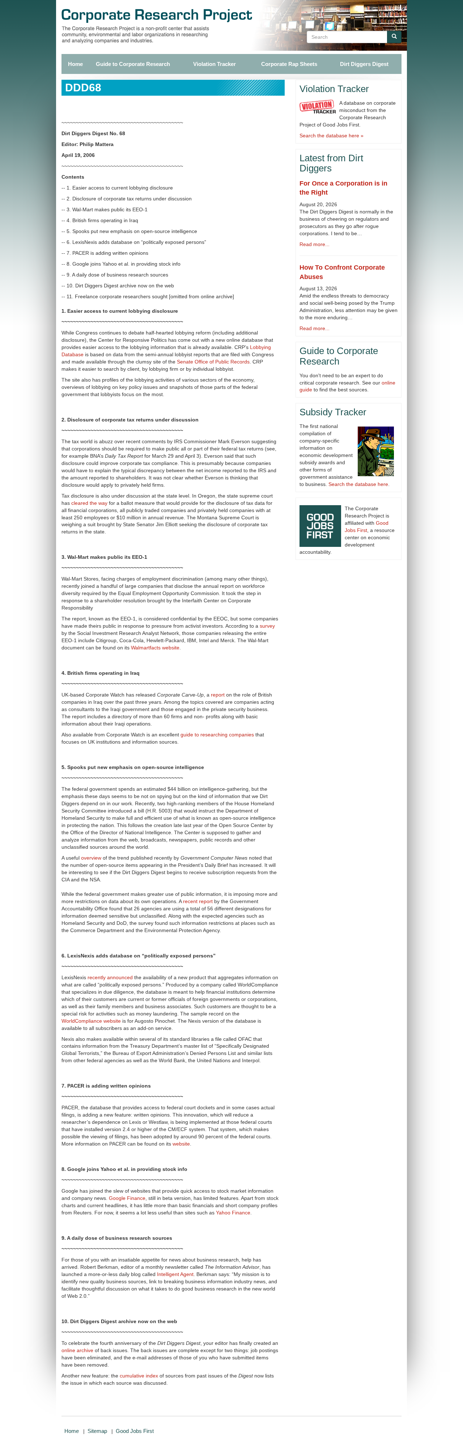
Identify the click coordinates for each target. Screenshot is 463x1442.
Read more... (315, 244)
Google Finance (127, 1198)
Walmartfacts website (155, 648)
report (218, 695)
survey (267, 626)
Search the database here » (332, 135)
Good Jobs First (135, 1431)
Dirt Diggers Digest (364, 64)
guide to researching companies (217, 734)
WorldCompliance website (91, 1021)
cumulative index (139, 1376)
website (181, 1144)
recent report (198, 901)
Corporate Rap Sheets (289, 64)
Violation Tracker (214, 64)
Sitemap (97, 1431)
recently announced (110, 977)
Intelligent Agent (175, 1274)
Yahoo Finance (233, 1212)
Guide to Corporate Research (133, 64)
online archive (77, 1350)
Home (75, 64)
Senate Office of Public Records (213, 362)
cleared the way (89, 503)
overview (91, 858)
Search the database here (358, 484)
